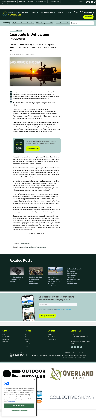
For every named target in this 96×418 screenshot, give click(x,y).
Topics (34, 12)
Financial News (29, 344)
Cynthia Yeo (35, 247)
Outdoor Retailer (41, 1)
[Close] (34, 379)
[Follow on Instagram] (89, 2)
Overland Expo (6, 4)
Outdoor (27, 339)
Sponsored (5, 341)
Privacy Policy (11, 401)
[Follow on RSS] (95, 2)
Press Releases (16, 30)
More (68, 12)
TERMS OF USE (72, 357)
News (3, 334)
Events (60, 12)
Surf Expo (30, 1)
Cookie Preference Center (19, 410)
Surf (26, 334)
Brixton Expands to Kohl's (63, 23)
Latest (24, 12)
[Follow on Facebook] (92, 2)
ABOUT (34, 355)
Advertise (22, 1)
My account (88, 13)
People (26, 346)
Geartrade (42, 247)
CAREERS (39, 355)
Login (77, 13)
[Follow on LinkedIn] (87, 2)
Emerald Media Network (9, 1)
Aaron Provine (25, 247)
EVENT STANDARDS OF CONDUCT (70, 355)
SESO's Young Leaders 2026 (44, 23)
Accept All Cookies (19, 405)
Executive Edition (47, 12)
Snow (26, 337)
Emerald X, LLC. (73, 353)
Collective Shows (54, 1)
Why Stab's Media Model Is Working (23, 23)
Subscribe (88, 17)
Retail (26, 341)
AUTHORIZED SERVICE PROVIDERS (52, 355)
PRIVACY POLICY (81, 357)
